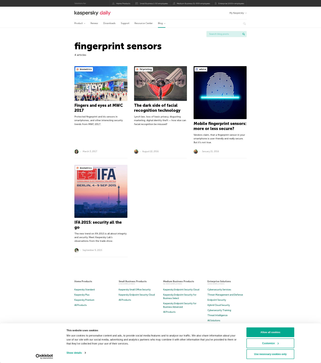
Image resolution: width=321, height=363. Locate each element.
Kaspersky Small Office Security (135, 289)
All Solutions (213, 320)
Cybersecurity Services (219, 289)
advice (202, 69)
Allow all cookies (270, 332)
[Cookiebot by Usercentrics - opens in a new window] (44, 356)
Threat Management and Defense (225, 295)
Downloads (109, 23)
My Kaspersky (236, 13)
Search (244, 34)
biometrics (85, 69)
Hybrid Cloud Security (218, 305)
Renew (94, 23)
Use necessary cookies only (270, 354)
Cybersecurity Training (219, 310)
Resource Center (144, 23)
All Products (80, 305)
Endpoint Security (216, 300)
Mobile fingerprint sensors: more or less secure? (220, 126)
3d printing (145, 69)
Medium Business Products (178, 281)
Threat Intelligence (217, 315)
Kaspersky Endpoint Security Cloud (137, 295)
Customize (268, 343)
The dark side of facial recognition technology (157, 108)
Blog (160, 23)
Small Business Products (133, 281)
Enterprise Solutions (219, 281)
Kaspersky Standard (84, 289)
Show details (74, 352)
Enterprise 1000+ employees (231, 3)
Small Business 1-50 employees (154, 3)
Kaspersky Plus (81, 295)
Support (125, 23)
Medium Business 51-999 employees (193, 3)
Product (78, 23)
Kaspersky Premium (84, 300)
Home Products (123, 3)
